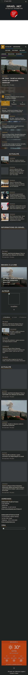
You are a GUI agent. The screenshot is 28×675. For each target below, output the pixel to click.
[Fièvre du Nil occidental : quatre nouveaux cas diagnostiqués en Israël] (14, 441)
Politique (15, 50)
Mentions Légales (20, 671)
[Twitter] (14, 309)
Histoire (7, 50)
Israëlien (12, 85)
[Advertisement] (14, 32)
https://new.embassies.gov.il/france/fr (11, 509)
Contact (3, 57)
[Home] (3, 47)
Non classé (4, 108)
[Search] (26, 46)
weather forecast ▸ (14, 664)
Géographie (16, 46)
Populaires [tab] (14, 104)
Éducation (11, 54)
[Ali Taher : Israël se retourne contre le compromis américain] (14, 64)
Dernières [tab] (5, 104)
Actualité (8, 46)
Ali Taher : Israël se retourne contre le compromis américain (13, 80)
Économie (19, 54)
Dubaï (16, 673)
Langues (3, 54)
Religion (22, 50)
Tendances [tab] (22, 104)
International (7, 94)
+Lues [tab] (15, 317)
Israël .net (14, 6)
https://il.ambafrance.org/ (8, 522)
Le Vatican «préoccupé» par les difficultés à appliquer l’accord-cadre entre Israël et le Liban (18, 207)
